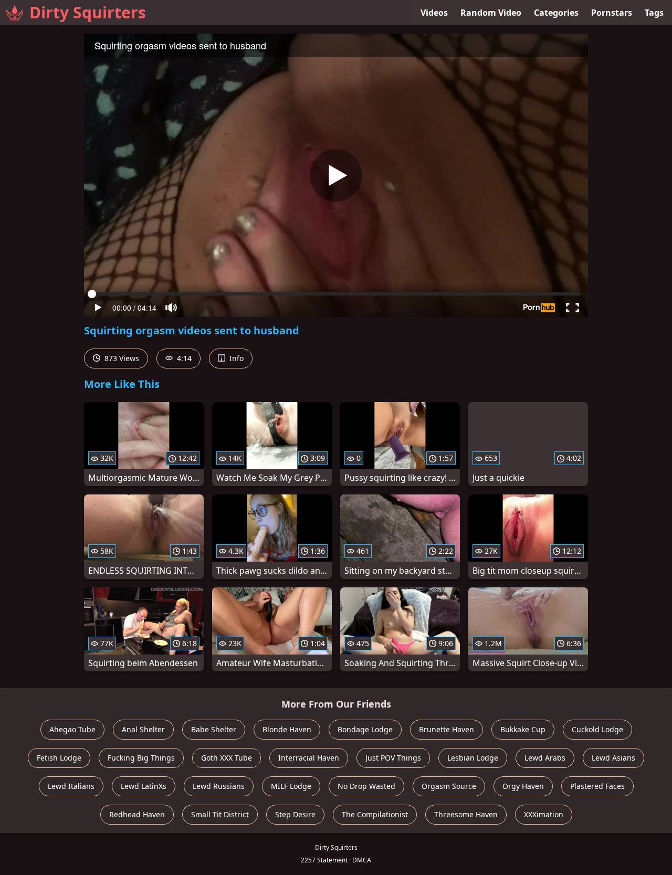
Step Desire (295, 814)
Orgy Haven (523, 786)
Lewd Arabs (544, 758)
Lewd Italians (71, 786)
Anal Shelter (143, 729)
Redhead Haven (137, 814)
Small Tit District (220, 814)
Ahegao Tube (72, 729)
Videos (434, 12)
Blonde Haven (286, 729)
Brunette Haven (446, 729)
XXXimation (543, 814)
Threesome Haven (466, 814)
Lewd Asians (613, 758)
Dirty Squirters (87, 12)
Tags (654, 12)
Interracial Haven (308, 758)
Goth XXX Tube (226, 758)
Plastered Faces (597, 786)
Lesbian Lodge (472, 758)
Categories (556, 12)
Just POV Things (393, 758)
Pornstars (611, 12)
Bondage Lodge (365, 729)
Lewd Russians (219, 786)
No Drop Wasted (366, 786)
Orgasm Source (449, 786)
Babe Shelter (213, 729)
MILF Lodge (291, 786)
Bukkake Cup (522, 729)
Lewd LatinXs (143, 786)
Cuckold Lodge (597, 729)
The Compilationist (375, 814)
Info (235, 358)
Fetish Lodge (59, 758)
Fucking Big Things (141, 758)
